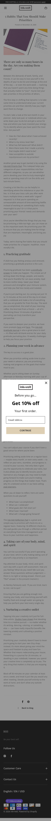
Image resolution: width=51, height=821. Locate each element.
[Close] (46, 383)
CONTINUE (25, 430)
